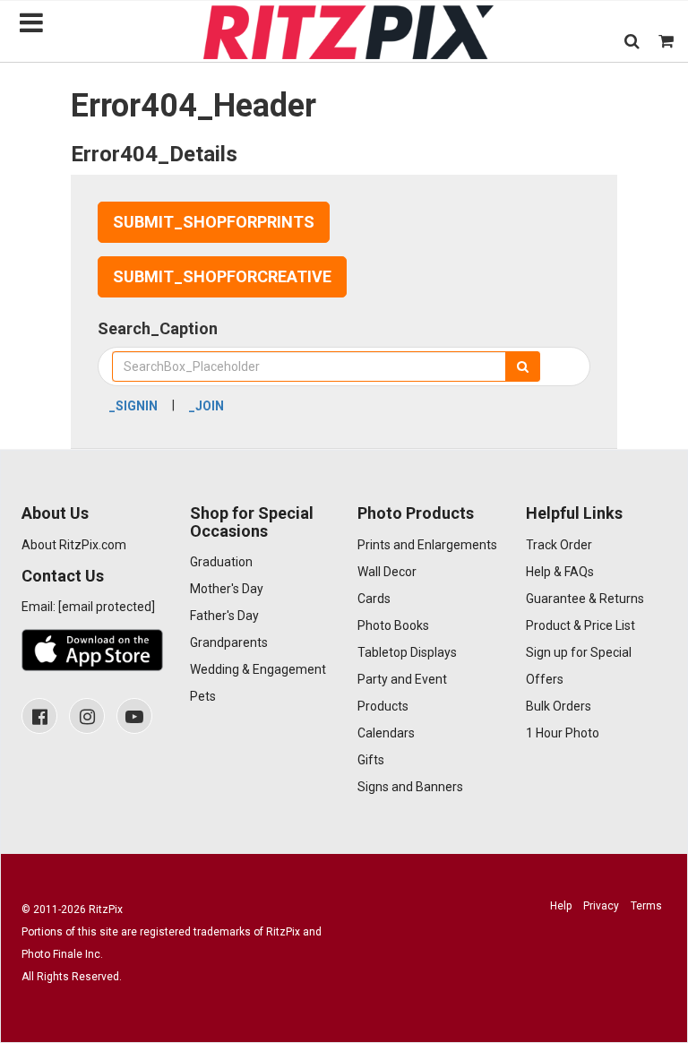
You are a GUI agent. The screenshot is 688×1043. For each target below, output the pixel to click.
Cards (374, 598)
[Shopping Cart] (666, 41)
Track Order (559, 545)
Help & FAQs (560, 572)
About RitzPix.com (74, 545)
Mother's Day (226, 589)
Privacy (601, 906)
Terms (646, 906)
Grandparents (229, 642)
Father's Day (224, 615)
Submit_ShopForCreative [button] (222, 276)
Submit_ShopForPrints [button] (213, 221)
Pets (203, 696)
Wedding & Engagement (258, 669)
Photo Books (393, 625)
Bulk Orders (558, 706)
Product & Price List (580, 625)
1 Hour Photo (562, 733)
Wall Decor (387, 572)
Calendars (386, 733)
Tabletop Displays (407, 652)
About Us (55, 513)
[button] (632, 41)
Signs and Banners (410, 787)
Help (561, 906)
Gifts (370, 760)
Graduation (221, 562)
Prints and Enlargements (427, 545)
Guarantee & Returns (585, 598)
